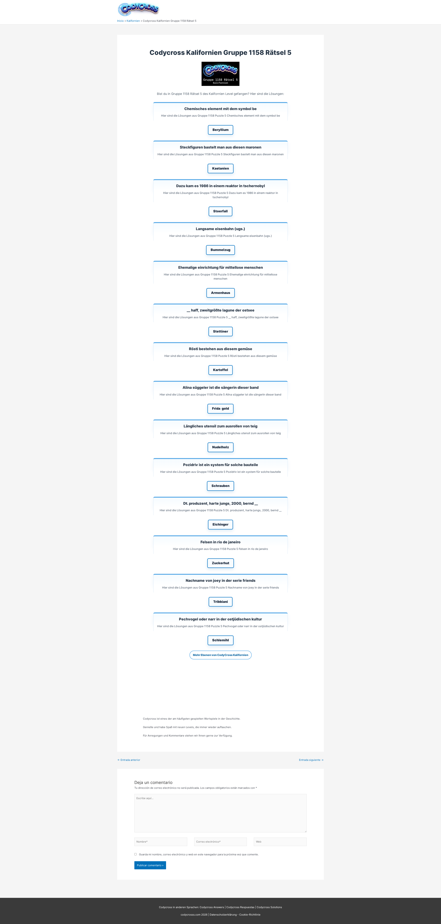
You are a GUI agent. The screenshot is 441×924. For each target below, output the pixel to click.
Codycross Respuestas (240, 907)
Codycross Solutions (269, 907)
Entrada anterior (128, 760)
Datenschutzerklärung (223, 914)
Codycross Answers (212, 907)
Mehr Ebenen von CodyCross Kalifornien (220, 655)
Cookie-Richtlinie (249, 914)
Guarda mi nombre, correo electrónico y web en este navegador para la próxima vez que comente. (199, 854)
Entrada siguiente (311, 760)
